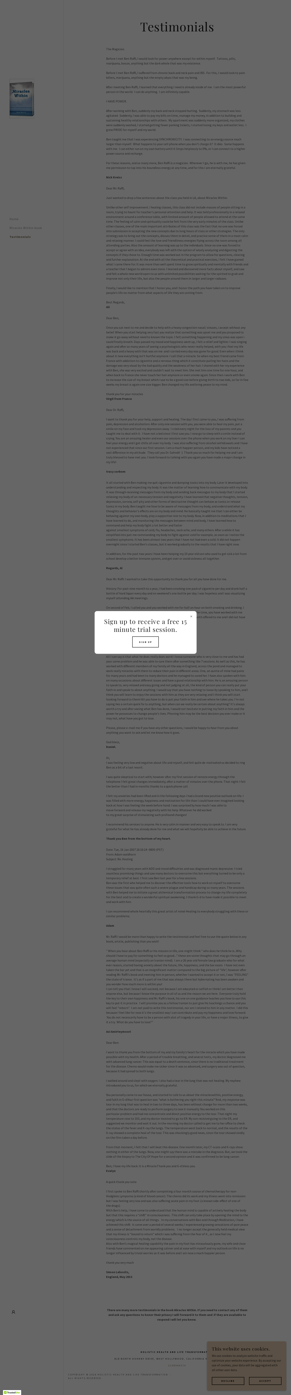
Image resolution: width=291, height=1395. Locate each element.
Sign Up (145, 642)
